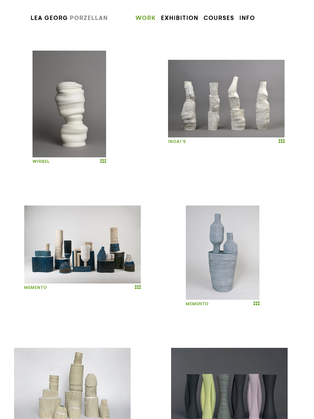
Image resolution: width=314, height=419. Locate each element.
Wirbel (41, 162)
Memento (35, 288)
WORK (146, 18)
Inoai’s (177, 142)
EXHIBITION (179, 18)
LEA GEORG (69, 18)
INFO (247, 18)
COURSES (219, 18)
